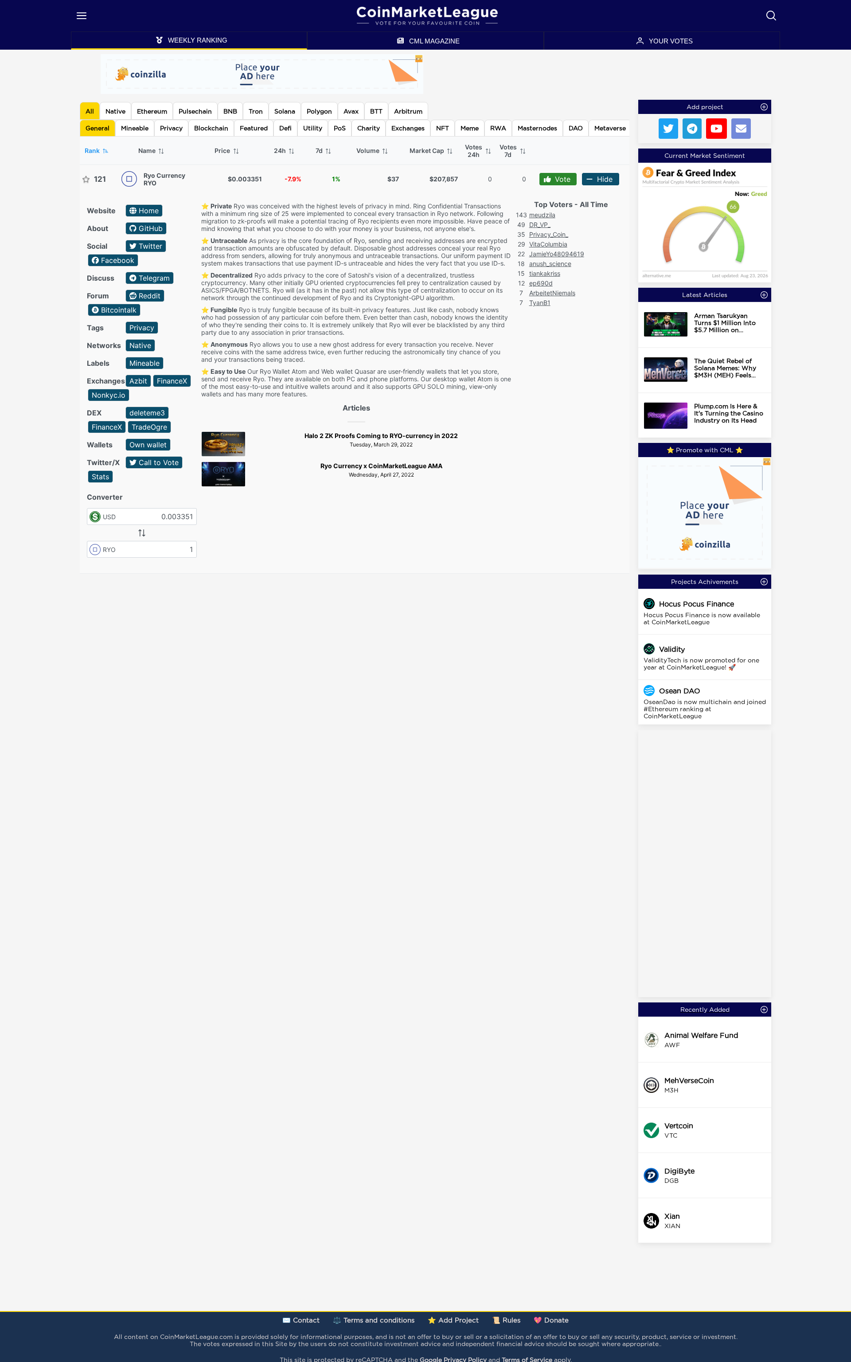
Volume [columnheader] (368, 150)
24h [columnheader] (280, 150)
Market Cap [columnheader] (427, 150)
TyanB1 (539, 302)
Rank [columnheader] (93, 150)
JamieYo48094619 (556, 254)
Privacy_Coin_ (548, 234)
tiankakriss (544, 273)
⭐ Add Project (453, 1320)
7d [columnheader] (320, 150)
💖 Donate (551, 1320)
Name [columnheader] (147, 150)
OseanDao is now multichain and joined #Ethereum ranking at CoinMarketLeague (705, 709)
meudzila (542, 215)
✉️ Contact (301, 1320)
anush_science (550, 263)
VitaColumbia (548, 244)
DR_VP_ (539, 224)
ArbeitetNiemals (552, 293)
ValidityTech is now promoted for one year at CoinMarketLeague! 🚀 (701, 664)
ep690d (541, 283)
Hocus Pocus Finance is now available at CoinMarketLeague (702, 618)
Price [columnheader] (223, 150)
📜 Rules (506, 1320)
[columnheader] (478, 151)
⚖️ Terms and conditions (373, 1320)
